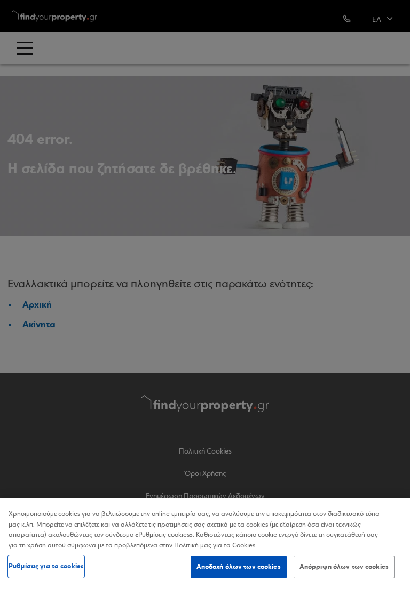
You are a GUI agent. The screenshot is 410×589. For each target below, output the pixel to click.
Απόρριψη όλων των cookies (344, 566)
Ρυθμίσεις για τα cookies (46, 566)
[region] (205, 543)
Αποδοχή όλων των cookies (238, 566)
